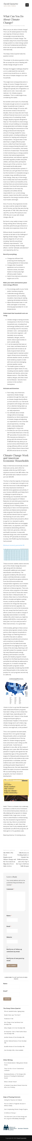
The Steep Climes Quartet (12, 1008)
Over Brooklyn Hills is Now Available (13, 1050)
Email (9, 926)
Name (9, 916)
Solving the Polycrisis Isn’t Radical (13, 1100)
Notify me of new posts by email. (15, 959)
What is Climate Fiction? (10, 1081)
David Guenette (11, 4)
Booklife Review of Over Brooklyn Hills (14, 1046)
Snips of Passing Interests (11, 1097)
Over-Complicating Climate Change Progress (16, 1109)
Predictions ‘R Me (8, 1018)
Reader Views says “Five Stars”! (12, 1015)
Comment (10, 889)
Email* (5, 991)
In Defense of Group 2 (10, 1113)
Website (9, 937)
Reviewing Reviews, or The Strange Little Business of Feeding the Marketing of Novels (15, 1076)
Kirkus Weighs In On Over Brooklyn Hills (14, 1028)
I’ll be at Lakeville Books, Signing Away (14, 1011)
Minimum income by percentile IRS (13, 545)
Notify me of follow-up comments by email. (14, 950)
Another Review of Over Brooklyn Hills (14, 1037)
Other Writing (8, 1060)
